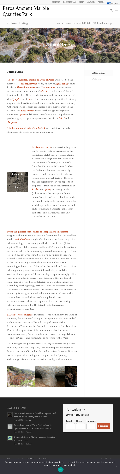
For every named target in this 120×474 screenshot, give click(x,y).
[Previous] (14, 376)
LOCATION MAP (69, 2)
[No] (116, 466)
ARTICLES (91, 2)
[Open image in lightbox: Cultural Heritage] (32, 384)
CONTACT (56, 2)
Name (79, 421)
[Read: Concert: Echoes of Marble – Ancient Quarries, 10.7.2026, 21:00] (10, 438)
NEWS (81, 2)
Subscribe (103, 425)
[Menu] (116, 11)
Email (69, 421)
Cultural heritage (18, 23)
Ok (60, 469)
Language (91, 421)
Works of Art (97, 79)
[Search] (110, 11)
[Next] (70, 376)
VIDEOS (101, 2)
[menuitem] (56, 2)
